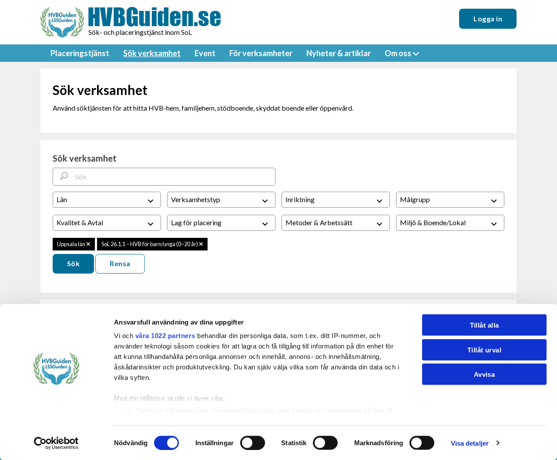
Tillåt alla (484, 325)
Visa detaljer (470, 442)
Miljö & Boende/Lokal (433, 222)
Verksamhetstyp (195, 199)
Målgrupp (415, 199)
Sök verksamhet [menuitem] (152, 53)
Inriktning (300, 199)
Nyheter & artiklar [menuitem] (338, 53)
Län (62, 199)
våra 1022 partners (165, 335)
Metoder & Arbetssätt (318, 222)
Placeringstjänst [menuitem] (79, 53)
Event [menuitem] (205, 53)
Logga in (487, 18)
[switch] (252, 443)
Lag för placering (196, 222)
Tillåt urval (484, 349)
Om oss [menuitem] (398, 53)
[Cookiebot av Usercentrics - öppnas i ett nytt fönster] (56, 443)
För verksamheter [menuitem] (260, 53)
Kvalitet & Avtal (80, 222)
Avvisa (484, 374)
